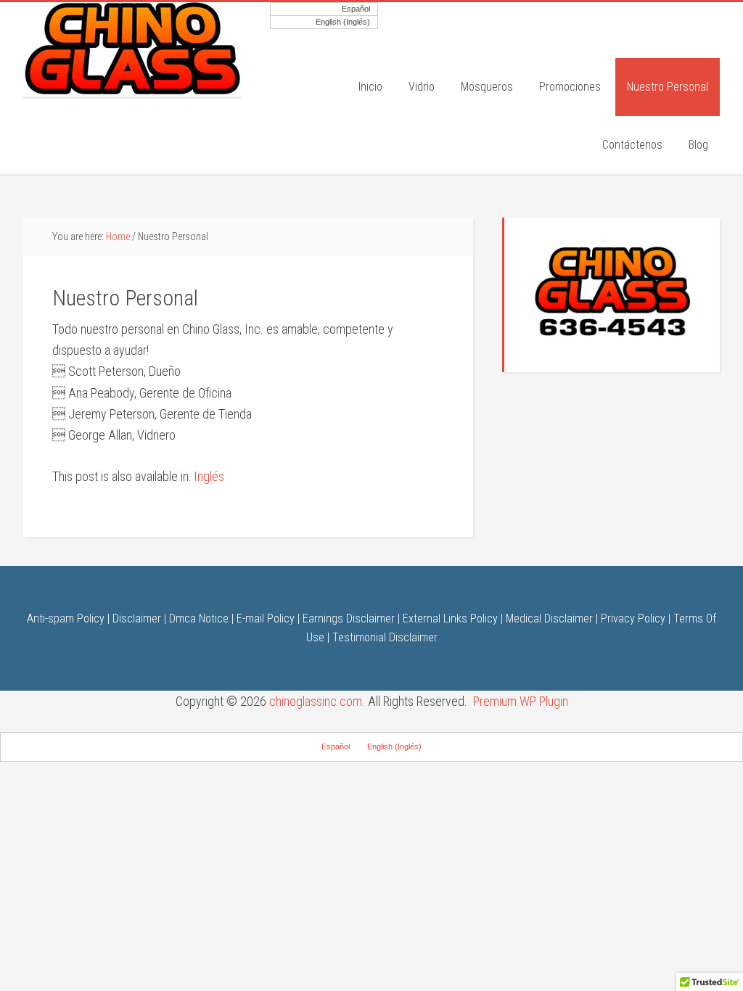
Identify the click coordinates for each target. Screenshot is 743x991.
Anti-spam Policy (65, 618)
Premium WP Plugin (520, 701)
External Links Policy (450, 618)
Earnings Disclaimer (349, 618)
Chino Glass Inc (132, 49)
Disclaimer (136, 618)
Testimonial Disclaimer (385, 637)
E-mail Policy (266, 618)
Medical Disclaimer (549, 618)
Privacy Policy (633, 618)
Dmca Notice (199, 618)
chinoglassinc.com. (317, 701)
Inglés (209, 476)
